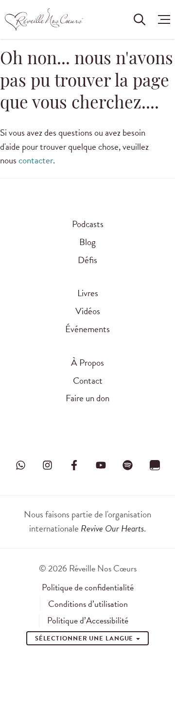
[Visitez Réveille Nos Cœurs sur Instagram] (47, 465)
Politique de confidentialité (88, 587)
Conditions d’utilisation (88, 604)
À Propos (87, 362)
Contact (88, 380)
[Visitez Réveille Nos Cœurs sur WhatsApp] (20, 465)
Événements (87, 329)
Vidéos (87, 311)
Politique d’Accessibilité (87, 620)
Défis (87, 260)
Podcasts (88, 224)
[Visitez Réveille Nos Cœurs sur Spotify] (128, 465)
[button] (161, 19)
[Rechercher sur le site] (139, 19)
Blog (87, 242)
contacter (35, 160)
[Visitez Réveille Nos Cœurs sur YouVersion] (154, 465)
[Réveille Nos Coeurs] (44, 19)
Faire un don (87, 398)
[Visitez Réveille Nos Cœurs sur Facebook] (74, 465)
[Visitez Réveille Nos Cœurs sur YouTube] (101, 465)
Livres (87, 293)
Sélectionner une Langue (85, 638)
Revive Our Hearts (112, 528)
